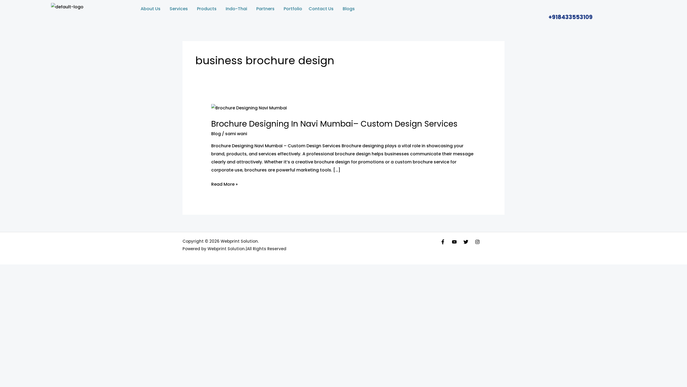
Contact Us (321, 9)
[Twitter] (465, 241)
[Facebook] (442, 241)
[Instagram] (477, 241)
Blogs (349, 9)
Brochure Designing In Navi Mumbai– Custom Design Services (334, 124)
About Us (150, 9)
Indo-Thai (236, 9)
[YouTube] (454, 241)
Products (207, 9)
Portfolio (293, 9)
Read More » (224, 183)
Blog (216, 134)
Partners (265, 9)
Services (179, 9)
